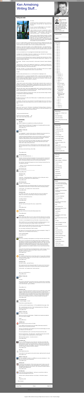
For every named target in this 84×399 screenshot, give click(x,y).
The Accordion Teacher (59, 138)
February (59, 105)
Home (34, 386)
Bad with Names (58, 148)
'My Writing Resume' (61, 29)
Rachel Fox (21, 209)
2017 (58, 58)
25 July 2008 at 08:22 (22, 213)
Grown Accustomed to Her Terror (61, 226)
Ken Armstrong (21, 154)
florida (23, 116)
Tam (19, 121)
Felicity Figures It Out (59, 231)
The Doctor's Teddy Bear (59, 196)
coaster (20, 116)
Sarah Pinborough (58, 167)
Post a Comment (20, 381)
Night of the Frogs (60, 97)
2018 (58, 57)
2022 (58, 50)
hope (20, 237)
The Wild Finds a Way (59, 129)
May (58, 100)
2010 (58, 69)
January (59, 106)
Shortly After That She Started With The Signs (60, 202)
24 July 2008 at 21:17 (22, 127)
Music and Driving (58, 140)
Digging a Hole (58, 145)
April (58, 102)
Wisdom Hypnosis (58, 158)
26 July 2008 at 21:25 (22, 354)
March (58, 103)
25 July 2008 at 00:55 (22, 200)
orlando (28, 116)
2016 (58, 60)
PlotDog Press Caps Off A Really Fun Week (61, 94)
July (58, 81)
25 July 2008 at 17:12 (22, 287)
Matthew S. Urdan (22, 129)
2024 (58, 47)
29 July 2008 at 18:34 (22, 368)
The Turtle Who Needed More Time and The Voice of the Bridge (61, 183)
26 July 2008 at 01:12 (22, 319)
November (59, 75)
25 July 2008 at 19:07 (22, 309)
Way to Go (57, 132)
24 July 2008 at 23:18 (22, 152)
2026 (58, 44)
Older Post (49, 386)
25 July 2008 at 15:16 (22, 259)
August (58, 80)
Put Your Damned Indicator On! (60, 90)
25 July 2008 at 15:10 (22, 252)
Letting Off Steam (60, 87)
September (59, 78)
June (58, 99)
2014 (58, 63)
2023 (58, 49)
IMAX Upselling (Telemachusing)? (61, 119)
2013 (58, 64)
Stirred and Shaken (60, 83)
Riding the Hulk (60, 86)
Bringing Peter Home (59, 237)
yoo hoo (20, 254)
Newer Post (18, 386)
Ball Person (57, 121)
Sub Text (56, 199)
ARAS (56, 177)
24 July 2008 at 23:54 (22, 171)
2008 (58, 72)
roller (31, 116)
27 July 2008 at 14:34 (22, 360)
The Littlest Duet (58, 134)
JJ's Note (57, 220)
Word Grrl (57, 156)
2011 (57, 68)
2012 (58, 66)
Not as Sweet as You (59, 206)
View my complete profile (59, 30)
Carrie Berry (21, 340)
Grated (56, 228)
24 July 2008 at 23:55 (22, 179)
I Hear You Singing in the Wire (60, 222)
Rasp (56, 204)
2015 (58, 61)
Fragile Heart (57, 171)
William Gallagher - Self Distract (61, 160)
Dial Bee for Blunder (59, 233)
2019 (58, 55)
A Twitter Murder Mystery (59, 241)
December (59, 74)
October (59, 77)
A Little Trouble (58, 243)
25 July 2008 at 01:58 (22, 207)
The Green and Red (59, 117)
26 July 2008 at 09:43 (22, 338)
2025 (58, 46)
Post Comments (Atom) (36, 389)
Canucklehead (57, 173)
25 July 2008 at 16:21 (22, 273)
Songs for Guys (60, 92)
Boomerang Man (58, 239)
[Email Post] (31, 115)
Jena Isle (20, 215)
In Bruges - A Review (61, 84)
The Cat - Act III (58, 127)
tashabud (20, 362)
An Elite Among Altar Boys (60, 150)
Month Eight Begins (58, 115)
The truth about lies (58, 162)
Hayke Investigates (58, 224)
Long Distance (57, 211)
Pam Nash (21, 370)
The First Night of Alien (59, 136)
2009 (58, 71)
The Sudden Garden (59, 185)
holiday (25, 116)
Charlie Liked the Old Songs (60, 235)
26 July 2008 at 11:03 (22, 347)
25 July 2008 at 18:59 (22, 297)
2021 (58, 52)
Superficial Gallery (58, 165)
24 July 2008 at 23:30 (22, 166)
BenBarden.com (58, 175)
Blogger (58, 396)
